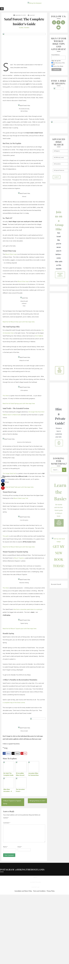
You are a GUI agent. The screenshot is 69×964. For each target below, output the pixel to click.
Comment (6, 823)
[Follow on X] (63, 22)
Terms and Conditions (39, 891)
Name (5, 847)
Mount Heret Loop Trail (21, 498)
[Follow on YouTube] (58, 27)
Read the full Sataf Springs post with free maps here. (19, 403)
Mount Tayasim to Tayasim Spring (12, 802)
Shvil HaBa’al (39, 336)
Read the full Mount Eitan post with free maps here (18, 322)
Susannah (32, 15)
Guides (21, 28)
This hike (5, 396)
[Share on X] (3, 484)
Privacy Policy (51, 891)
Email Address (55, 54)
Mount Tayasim (19, 558)
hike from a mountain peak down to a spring (27, 609)
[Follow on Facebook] (58, 22)
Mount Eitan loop (23, 281)
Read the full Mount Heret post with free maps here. (19, 547)
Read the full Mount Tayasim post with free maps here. (20, 628)
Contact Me (35, 887)
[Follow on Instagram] (54, 22)
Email (20, 847)
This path (5, 536)
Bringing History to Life (37, 801)
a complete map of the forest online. (14, 702)
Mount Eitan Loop (11, 254)
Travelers (26, 28)
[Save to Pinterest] (3, 488)
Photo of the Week (58, 66)
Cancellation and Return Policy (23, 891)
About (35, 877)
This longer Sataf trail (9, 473)
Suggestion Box (35, 882)
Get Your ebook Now (59, 523)
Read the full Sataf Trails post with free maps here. (18, 487)
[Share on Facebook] (3, 481)
